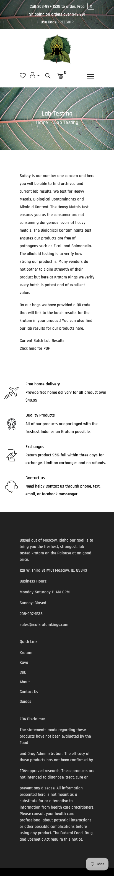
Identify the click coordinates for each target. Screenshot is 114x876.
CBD (23, 672)
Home (42, 122)
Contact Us (29, 691)
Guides (25, 701)
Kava (24, 662)
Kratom (26, 652)
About (25, 682)
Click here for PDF (35, 348)
